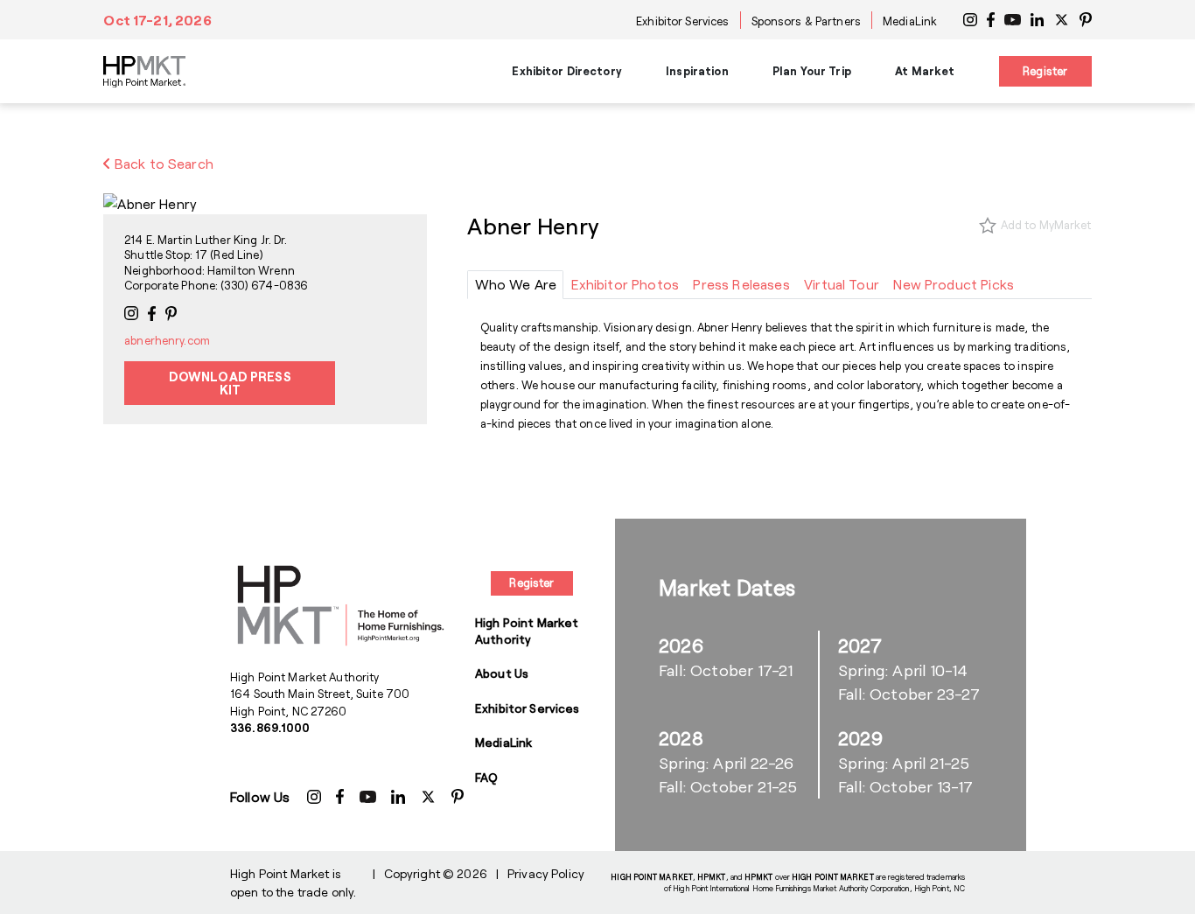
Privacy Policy (545, 873)
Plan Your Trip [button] (811, 71)
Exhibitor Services (682, 21)
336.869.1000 (270, 728)
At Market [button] (924, 71)
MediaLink (910, 21)
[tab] (515, 284)
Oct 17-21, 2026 (157, 19)
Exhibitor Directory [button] (566, 71)
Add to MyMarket (1046, 225)
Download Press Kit (230, 382)
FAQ (486, 777)
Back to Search (162, 163)
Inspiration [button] (697, 71)
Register (1045, 71)
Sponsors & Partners (806, 21)
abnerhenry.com (167, 340)
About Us (501, 673)
